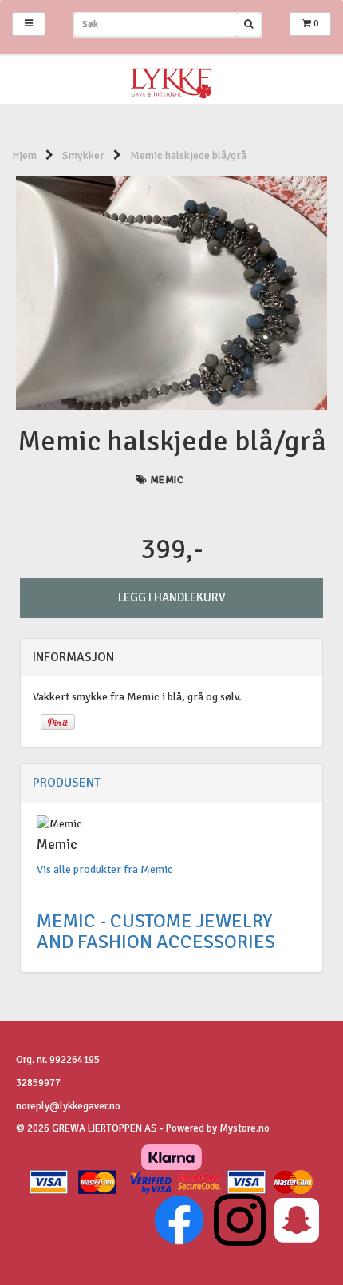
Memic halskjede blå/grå (188, 155)
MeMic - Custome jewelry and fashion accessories (158, 931)
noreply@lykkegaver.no (68, 1106)
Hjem (24, 155)
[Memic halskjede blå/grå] (171, 292)
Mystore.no (244, 1128)
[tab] (171, 658)
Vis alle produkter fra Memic (105, 869)
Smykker (83, 155)
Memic (167, 480)
